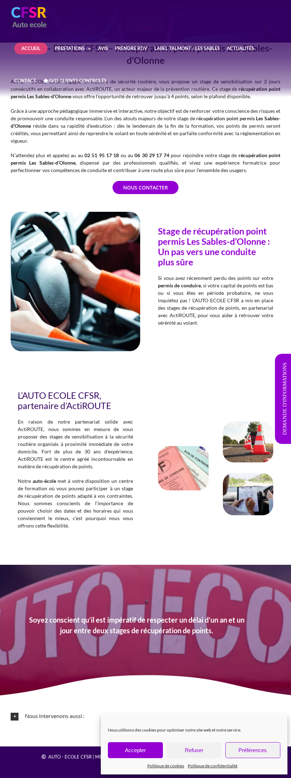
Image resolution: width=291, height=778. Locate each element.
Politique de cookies (165, 765)
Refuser (194, 750)
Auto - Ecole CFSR (70, 757)
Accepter (135, 750)
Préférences (252, 750)
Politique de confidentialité (212, 765)
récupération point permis (225, 118)
